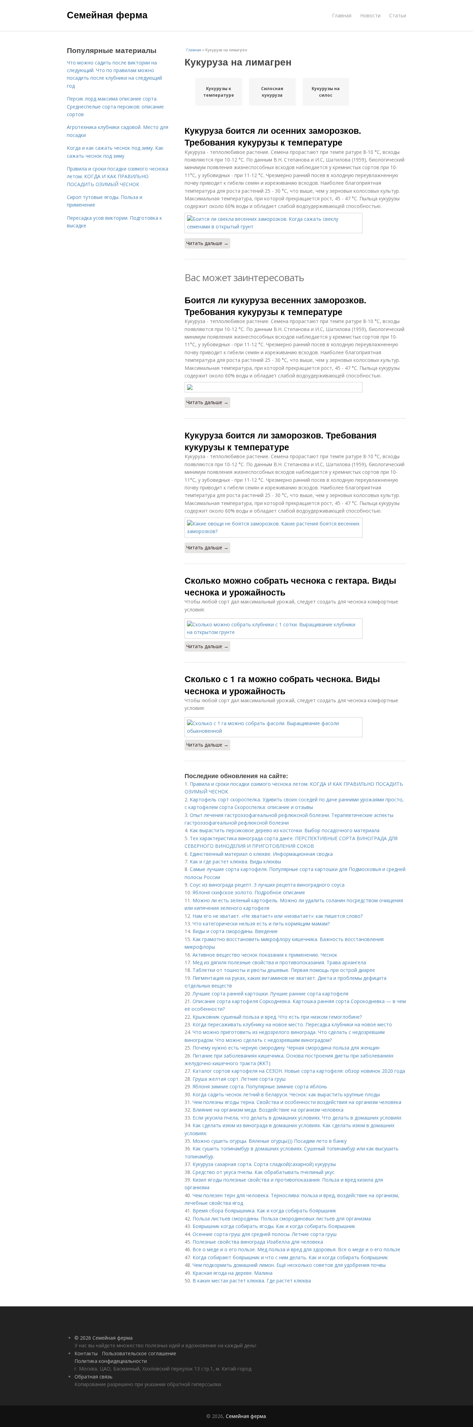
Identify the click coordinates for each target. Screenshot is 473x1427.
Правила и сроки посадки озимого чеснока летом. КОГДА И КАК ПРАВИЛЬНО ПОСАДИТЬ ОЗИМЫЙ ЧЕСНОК (117, 176)
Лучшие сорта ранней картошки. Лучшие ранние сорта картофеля (270, 993)
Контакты (86, 1353)
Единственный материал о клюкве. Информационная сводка (261, 854)
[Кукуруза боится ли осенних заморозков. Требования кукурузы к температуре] (295, 223)
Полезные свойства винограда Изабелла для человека (258, 1241)
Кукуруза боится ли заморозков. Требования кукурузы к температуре (281, 441)
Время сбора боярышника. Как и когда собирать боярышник (264, 1210)
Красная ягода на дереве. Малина (233, 1273)
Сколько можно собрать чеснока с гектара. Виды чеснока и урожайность (290, 586)
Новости (370, 15)
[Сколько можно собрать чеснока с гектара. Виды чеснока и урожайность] (295, 628)
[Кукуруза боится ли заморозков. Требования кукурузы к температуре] (295, 527)
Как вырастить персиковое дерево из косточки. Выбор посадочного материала (285, 830)
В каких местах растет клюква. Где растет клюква (252, 1280)
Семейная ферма (107, 14)
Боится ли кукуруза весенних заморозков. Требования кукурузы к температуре (275, 306)
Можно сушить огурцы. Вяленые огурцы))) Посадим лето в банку (270, 1141)
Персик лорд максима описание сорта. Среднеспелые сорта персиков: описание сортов (115, 106)
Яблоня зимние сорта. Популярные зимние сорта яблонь (260, 1086)
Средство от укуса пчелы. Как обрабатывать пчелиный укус (263, 1172)
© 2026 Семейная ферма (103, 1337)
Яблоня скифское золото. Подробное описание (249, 892)
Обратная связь (93, 1376)
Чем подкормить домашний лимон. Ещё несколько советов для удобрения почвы (289, 1265)
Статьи (397, 15)
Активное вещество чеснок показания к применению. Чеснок (265, 954)
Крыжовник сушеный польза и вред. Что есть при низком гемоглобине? (277, 1016)
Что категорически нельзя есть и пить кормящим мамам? (261, 923)
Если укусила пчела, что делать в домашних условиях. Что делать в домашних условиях (297, 1117)
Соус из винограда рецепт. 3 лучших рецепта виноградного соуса (267, 884)
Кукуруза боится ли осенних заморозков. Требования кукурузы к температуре (273, 136)
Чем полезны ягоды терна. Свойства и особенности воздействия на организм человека (297, 1102)
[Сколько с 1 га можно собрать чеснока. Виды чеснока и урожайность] (295, 727)
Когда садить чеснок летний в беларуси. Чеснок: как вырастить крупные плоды (286, 1094)
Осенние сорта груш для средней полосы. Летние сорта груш (265, 1234)
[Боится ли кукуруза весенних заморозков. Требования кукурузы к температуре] (295, 387)
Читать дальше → (207, 243)
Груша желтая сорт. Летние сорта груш (239, 1079)
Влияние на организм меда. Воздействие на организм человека (268, 1109)
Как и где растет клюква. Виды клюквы (235, 861)
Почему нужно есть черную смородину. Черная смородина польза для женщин (286, 1047)
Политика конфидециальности (110, 1361)
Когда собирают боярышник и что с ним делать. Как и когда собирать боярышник (290, 1257)
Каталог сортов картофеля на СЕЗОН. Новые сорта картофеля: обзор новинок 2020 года (299, 1071)
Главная (341, 15)
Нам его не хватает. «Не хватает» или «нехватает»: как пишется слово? (278, 916)
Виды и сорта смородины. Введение (235, 931)
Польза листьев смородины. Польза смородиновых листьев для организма (282, 1218)
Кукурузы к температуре (218, 92)
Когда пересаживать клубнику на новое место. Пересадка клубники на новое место (292, 1024)
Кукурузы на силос (326, 92)
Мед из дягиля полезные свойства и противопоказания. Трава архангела (279, 962)
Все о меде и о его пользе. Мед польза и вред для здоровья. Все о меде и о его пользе (296, 1249)
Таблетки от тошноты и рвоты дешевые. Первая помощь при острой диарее (284, 970)
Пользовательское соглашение (139, 1353)
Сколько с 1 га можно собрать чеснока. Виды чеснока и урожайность (282, 684)
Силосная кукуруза (272, 92)
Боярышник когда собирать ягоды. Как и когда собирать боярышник (274, 1226)
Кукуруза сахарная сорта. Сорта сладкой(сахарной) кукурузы (264, 1164)
